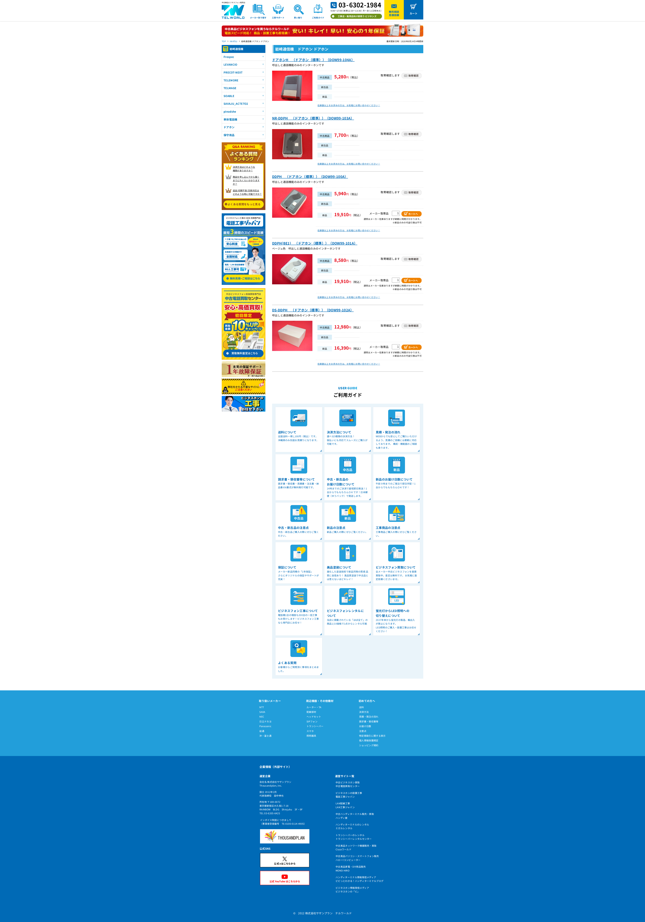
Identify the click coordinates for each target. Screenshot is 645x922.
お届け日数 (365, 726)
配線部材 (311, 712)
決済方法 (364, 712)
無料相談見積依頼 (394, 13)
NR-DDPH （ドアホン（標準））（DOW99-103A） (313, 118)
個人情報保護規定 (368, 740)
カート (413, 13)
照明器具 (311, 735)
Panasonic (265, 726)
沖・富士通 (265, 735)
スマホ (310, 731)
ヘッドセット (314, 716)
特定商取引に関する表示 (372, 735)
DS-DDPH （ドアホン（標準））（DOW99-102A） (313, 310)
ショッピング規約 (368, 745)
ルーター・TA (314, 707)
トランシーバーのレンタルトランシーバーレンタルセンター (354, 836)
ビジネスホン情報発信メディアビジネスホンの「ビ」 (352, 889)
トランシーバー (315, 726)
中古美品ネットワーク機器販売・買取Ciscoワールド (356, 847)
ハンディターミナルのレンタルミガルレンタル (352, 826)
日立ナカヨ (265, 721)
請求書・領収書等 (368, 721)
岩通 (261, 731)
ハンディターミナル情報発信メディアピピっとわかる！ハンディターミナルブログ (359, 879)
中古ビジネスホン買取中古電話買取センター (348, 784)
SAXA (262, 712)
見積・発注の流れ (368, 716)
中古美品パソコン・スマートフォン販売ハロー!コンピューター (357, 857)
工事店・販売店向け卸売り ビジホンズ (357, 16)
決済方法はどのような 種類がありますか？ (244, 168)
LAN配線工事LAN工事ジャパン (345, 805)
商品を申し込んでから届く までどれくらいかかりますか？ (246, 180)
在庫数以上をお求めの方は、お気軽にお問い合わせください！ (348, 105)
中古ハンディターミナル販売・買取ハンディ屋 (355, 815)
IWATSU (233, 41)
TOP (224, 41)
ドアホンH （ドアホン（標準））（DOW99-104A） (313, 59)
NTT (261, 707)
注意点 (362, 731)
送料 (361, 707)
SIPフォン (312, 721)
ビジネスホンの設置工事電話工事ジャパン (349, 794)
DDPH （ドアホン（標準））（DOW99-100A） (310, 176)
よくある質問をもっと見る (244, 204)
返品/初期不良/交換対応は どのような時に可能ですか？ (247, 192)
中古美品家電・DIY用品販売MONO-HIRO (351, 868)
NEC (261, 716)
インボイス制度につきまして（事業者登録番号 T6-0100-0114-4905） (283, 821)
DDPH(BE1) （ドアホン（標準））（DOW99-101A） (314, 243)
